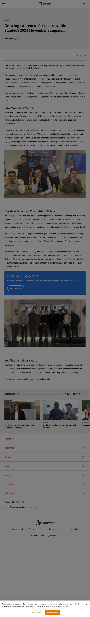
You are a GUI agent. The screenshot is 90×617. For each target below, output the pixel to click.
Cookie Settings (36, 612)
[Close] (86, 604)
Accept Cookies (52, 612)
